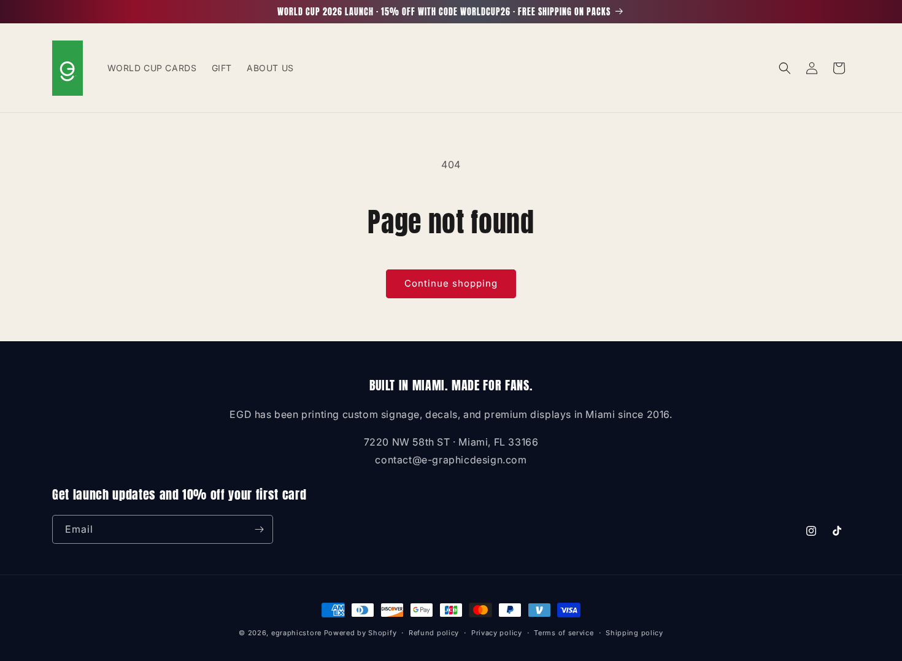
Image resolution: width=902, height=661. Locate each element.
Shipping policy (634, 632)
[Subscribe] (258, 529)
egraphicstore (296, 632)
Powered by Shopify (360, 632)
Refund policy (434, 632)
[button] (784, 68)
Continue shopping (451, 283)
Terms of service (563, 632)
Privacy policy (496, 632)
